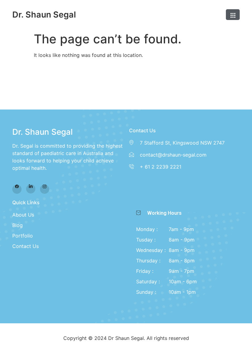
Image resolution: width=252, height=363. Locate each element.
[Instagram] (44, 189)
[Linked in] (30, 188)
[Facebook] (17, 189)
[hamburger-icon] (233, 14)
